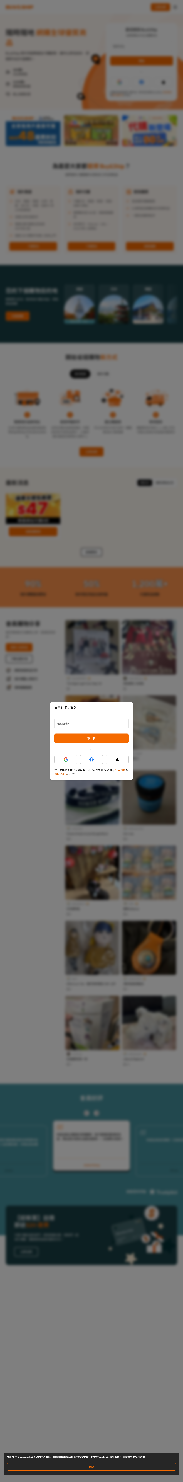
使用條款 (120, 770)
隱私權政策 (60, 773)
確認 (91, 1466)
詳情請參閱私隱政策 (134, 1457)
